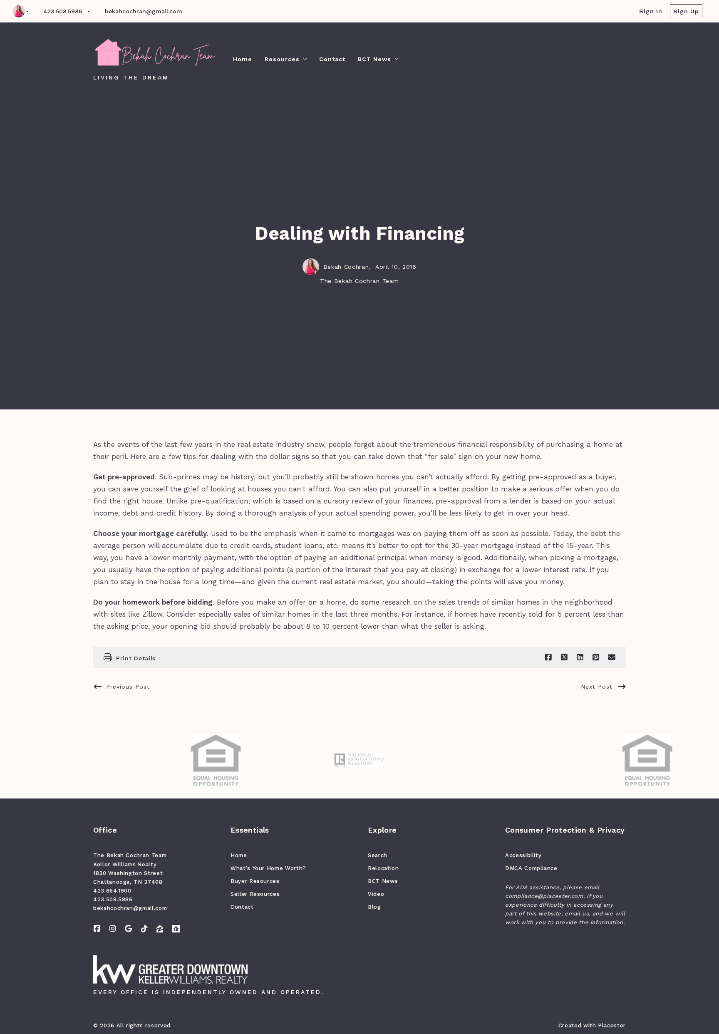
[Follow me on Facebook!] (97, 928)
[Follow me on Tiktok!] (144, 928)
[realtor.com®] (176, 928)
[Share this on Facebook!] (548, 657)
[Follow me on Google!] (128, 928)
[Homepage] (154, 53)
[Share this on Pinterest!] (596, 657)
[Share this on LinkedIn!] (580, 657)
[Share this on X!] (564, 657)
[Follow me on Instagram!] (113, 928)
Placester (612, 1025)
